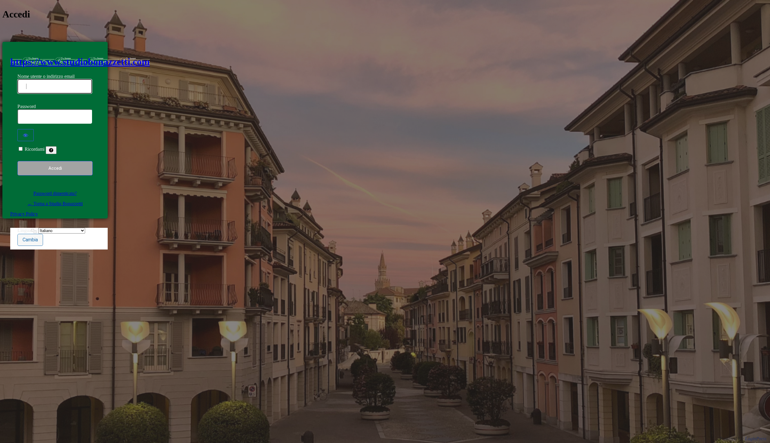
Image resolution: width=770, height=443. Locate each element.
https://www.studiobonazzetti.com (80, 61)
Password (26, 106)
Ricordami (35, 149)
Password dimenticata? (55, 193)
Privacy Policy (24, 213)
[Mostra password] (25, 135)
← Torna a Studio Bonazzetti (55, 203)
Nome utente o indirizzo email (46, 76)
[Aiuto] (51, 150)
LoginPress (755, 438)
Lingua (24, 230)
